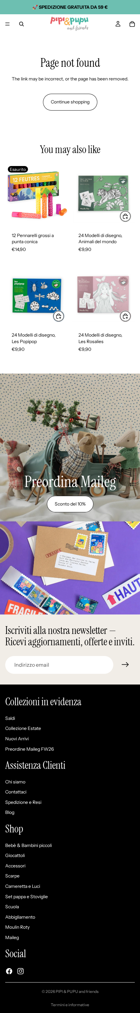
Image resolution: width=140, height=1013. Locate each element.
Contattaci (15, 792)
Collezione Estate (23, 729)
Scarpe (12, 876)
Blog (9, 813)
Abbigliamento (20, 917)
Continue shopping (70, 102)
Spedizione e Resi (23, 802)
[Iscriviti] (125, 664)
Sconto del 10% (70, 504)
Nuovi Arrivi (17, 739)
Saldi (10, 718)
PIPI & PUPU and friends (77, 991)
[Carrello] (132, 24)
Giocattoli (15, 856)
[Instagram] (20, 971)
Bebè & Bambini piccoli (28, 845)
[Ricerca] (21, 24)
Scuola (12, 907)
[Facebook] (9, 971)
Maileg (12, 937)
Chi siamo (15, 782)
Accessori (15, 866)
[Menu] (7, 24)
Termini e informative (70, 1004)
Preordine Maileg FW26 (29, 749)
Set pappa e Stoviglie (26, 897)
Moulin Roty (17, 927)
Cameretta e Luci (22, 886)
